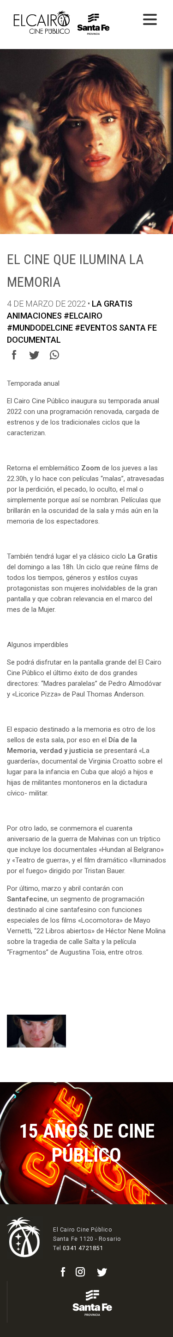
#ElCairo (83, 315)
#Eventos (96, 328)
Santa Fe (138, 328)
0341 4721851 (83, 1248)
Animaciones (34, 315)
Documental (34, 340)
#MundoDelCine (40, 328)
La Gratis (112, 303)
